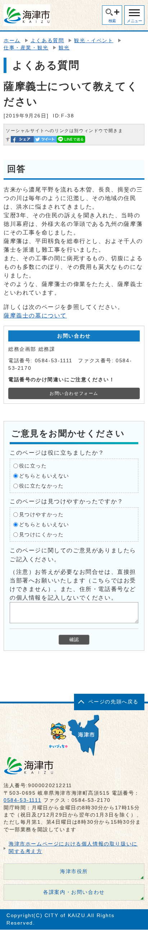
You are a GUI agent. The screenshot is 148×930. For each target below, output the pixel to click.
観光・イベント (93, 40)
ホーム (12, 40)
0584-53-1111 (22, 800)
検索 (112, 21)
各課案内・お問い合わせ (74, 892)
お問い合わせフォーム (74, 393)
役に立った (33, 466)
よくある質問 (47, 40)
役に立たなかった (41, 486)
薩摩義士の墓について (35, 316)
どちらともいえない (44, 476)
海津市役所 (74, 871)
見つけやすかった (41, 514)
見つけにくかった (41, 534)
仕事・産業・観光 (26, 47)
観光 (64, 47)
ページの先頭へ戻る (113, 701)
